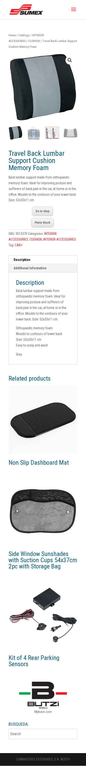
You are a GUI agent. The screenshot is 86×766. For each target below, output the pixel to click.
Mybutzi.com (43, 712)
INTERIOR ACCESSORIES (59, 239)
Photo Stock (42, 222)
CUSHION (34, 41)
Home (12, 35)
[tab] (43, 260)
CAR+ (18, 245)
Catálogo (24, 35)
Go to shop (42, 211)
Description (22, 260)
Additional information (30, 268)
